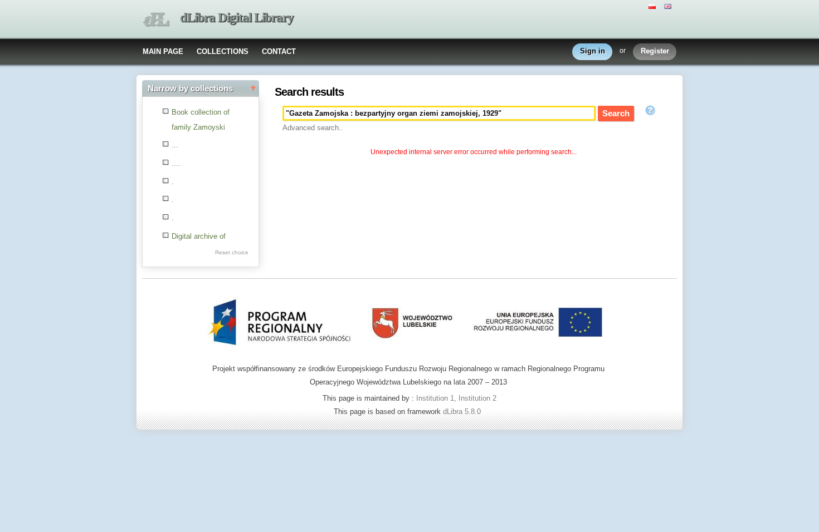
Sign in (592, 51)
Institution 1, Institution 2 (456, 398)
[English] (669, 5)
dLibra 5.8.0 (463, 411)
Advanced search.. (312, 128)
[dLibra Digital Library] (156, 19)
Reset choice (231, 252)
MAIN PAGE (163, 51)
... (175, 145)
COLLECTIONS (222, 51)
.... (176, 163)
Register (655, 51)
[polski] (654, 5)
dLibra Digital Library (237, 17)
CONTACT (279, 51)
